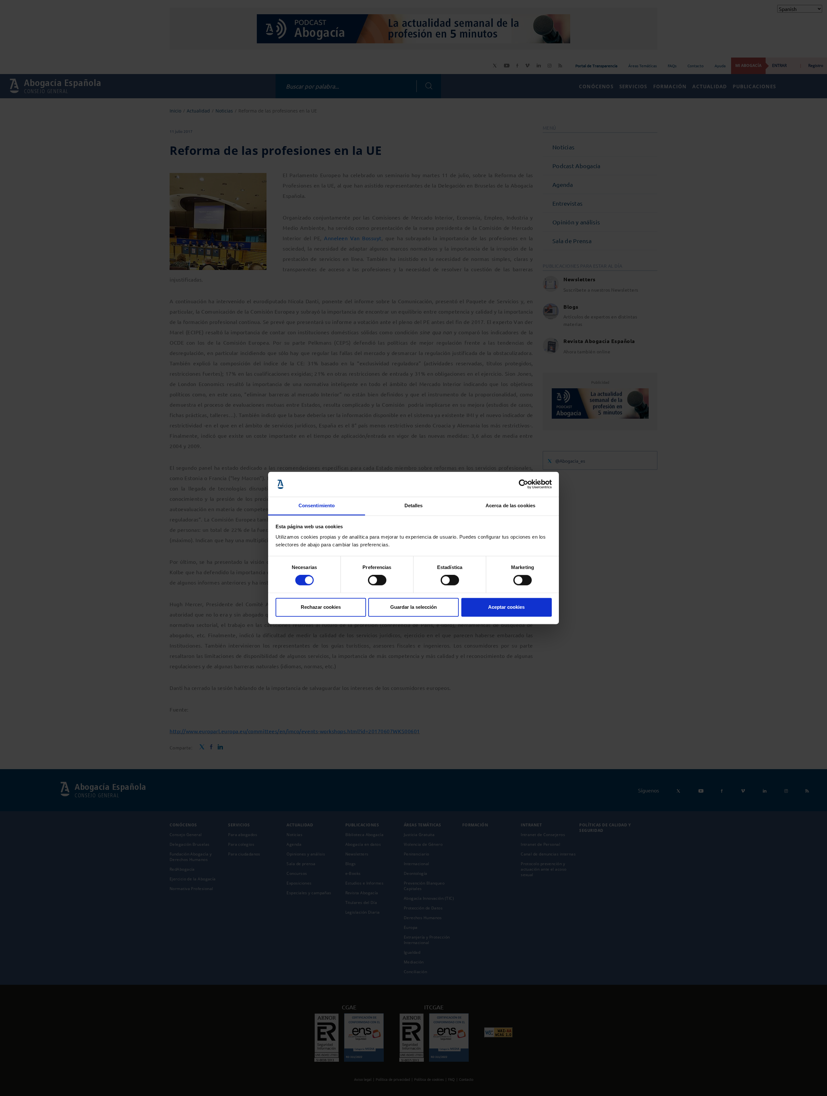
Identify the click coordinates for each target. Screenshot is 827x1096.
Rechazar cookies (321, 607)
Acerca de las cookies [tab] (510, 505)
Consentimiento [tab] (316, 505)
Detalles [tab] (413, 505)
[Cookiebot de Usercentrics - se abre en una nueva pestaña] (523, 484)
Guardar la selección (413, 607)
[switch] (377, 580)
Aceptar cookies (506, 607)
